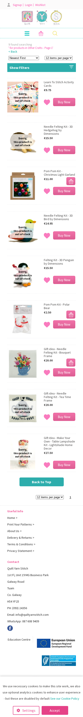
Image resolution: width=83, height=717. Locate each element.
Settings (28, 710)
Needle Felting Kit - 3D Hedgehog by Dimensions (58, 130)
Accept (55, 710)
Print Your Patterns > (20, 524)
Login (28, 5)
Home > (12, 518)
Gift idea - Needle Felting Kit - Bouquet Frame (57, 352)
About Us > (14, 531)
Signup (17, 5)
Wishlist (40, 5)
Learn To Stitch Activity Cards (59, 84)
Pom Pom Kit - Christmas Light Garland (59, 173)
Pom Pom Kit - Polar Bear (57, 306)
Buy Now (64, 102)
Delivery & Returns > (20, 538)
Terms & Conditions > (21, 544)
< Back (12, 51)
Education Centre (19, 639)
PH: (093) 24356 (17, 608)
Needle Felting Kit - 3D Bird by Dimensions (58, 217)
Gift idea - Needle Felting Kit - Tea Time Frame (57, 396)
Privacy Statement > (20, 551)
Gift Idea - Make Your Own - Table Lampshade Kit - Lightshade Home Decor (59, 443)
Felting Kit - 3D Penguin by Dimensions (59, 261)
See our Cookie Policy (64, 698)
